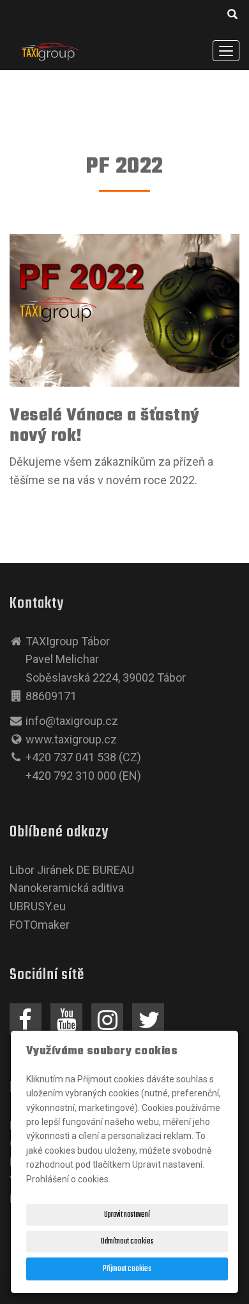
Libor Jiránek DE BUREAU (72, 870)
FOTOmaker (40, 924)
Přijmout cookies (127, 1269)
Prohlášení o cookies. (68, 1179)
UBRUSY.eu (38, 906)
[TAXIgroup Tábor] (49, 50)
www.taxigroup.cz (71, 739)
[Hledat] (233, 16)
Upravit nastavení (127, 1214)
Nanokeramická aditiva (67, 887)
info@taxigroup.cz (72, 720)
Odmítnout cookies (127, 1241)
